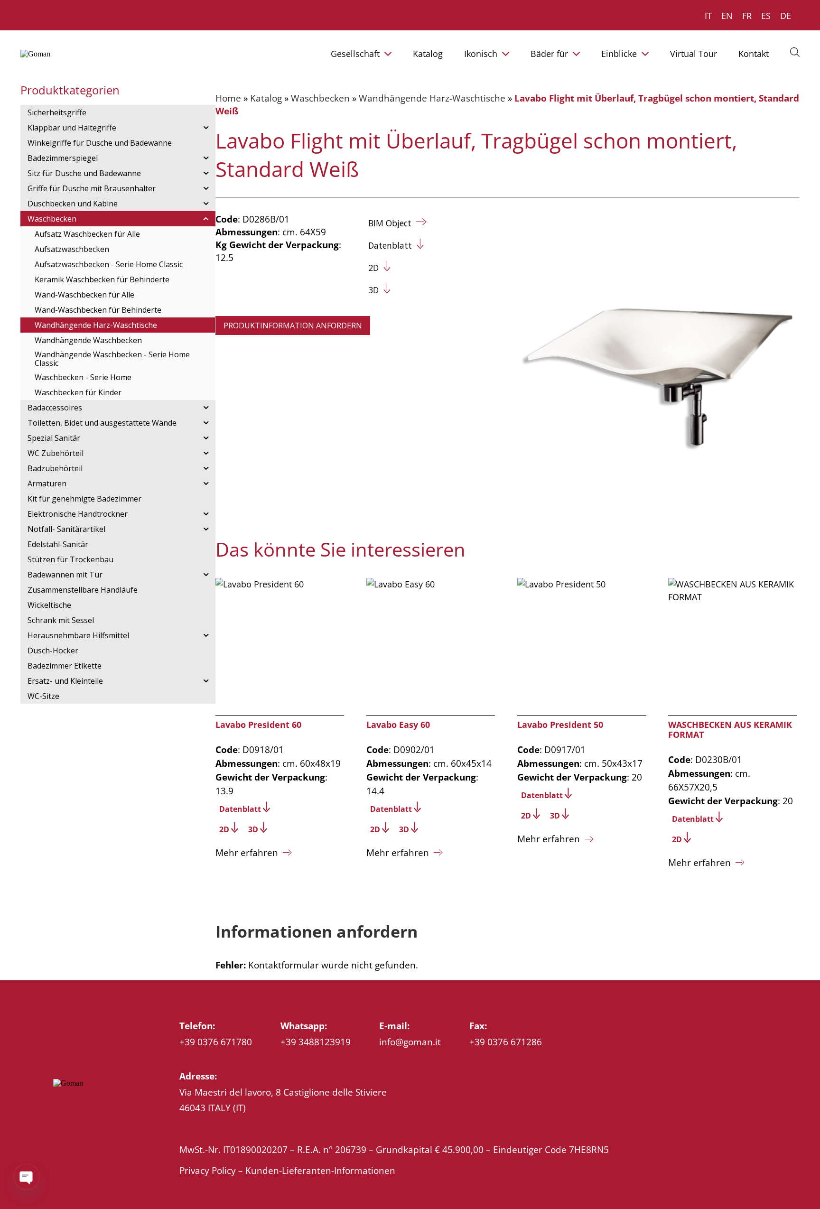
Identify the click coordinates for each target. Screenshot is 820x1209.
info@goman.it (410, 1041)
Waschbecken (320, 98)
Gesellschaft (355, 53)
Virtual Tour (693, 53)
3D (373, 290)
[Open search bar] (795, 51)
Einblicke (619, 53)
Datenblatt (390, 245)
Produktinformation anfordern (293, 325)
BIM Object (389, 223)
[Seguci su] (58, 1106)
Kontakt (753, 53)
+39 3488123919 (315, 1041)
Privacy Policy (207, 1170)
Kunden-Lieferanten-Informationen (320, 1170)
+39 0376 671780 (215, 1041)
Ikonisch (480, 53)
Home (228, 98)
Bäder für (549, 53)
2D (373, 267)
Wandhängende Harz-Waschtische (432, 98)
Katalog (428, 53)
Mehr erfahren (246, 852)
